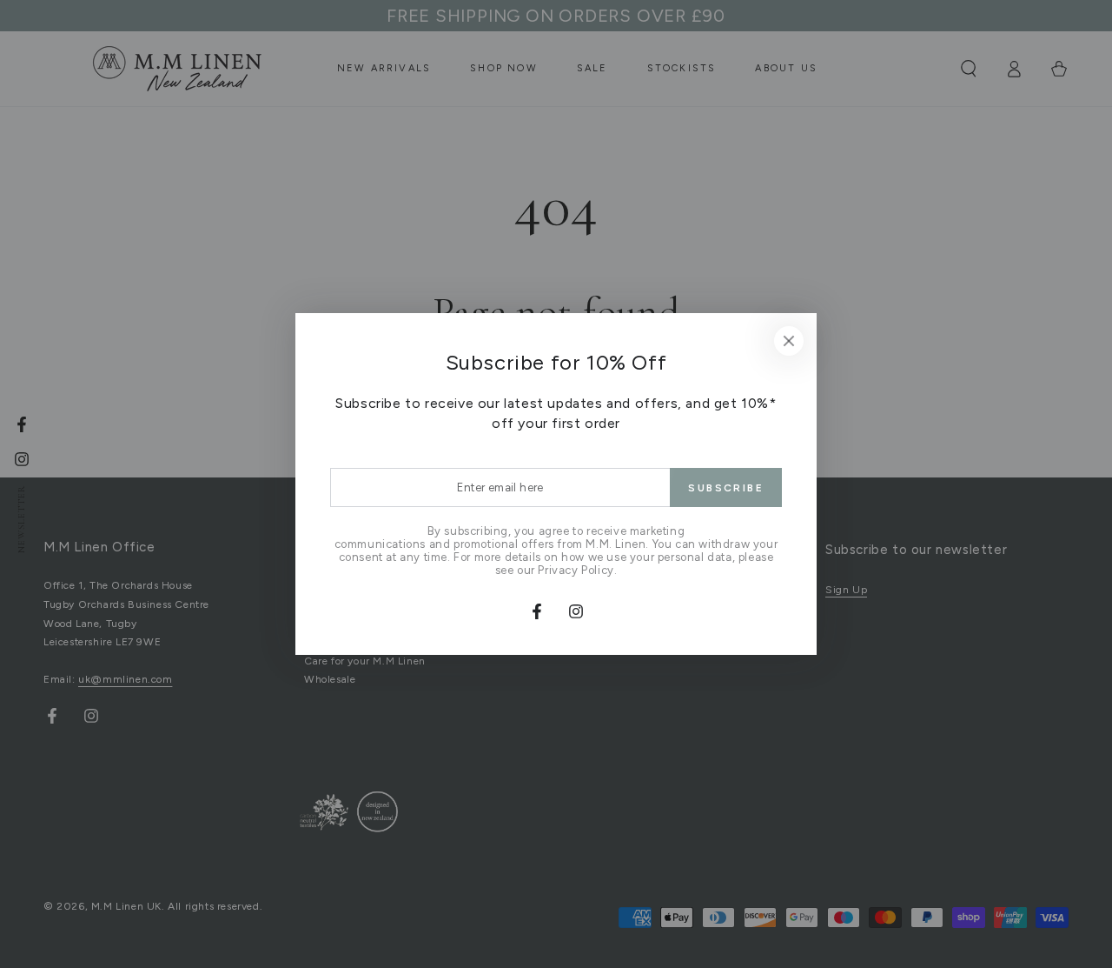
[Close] (789, 341)
